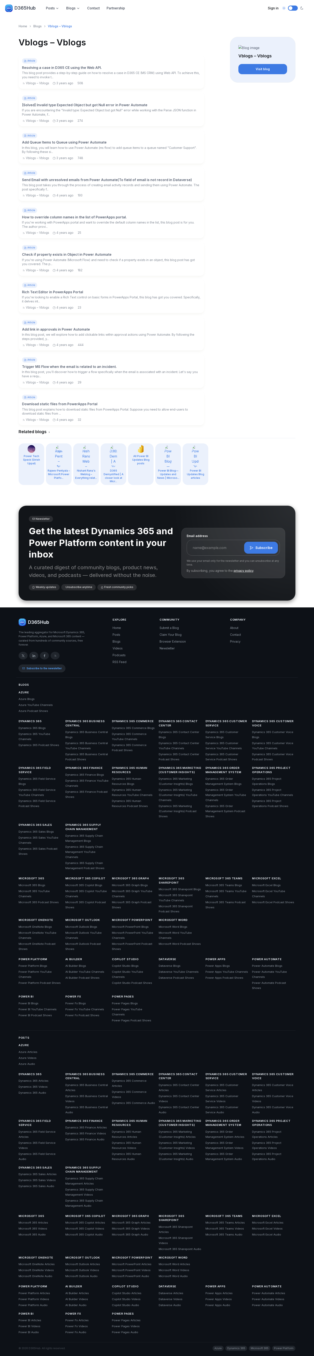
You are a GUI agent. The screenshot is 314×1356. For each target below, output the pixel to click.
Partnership (116, 8)
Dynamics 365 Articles (33, 1080)
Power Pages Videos (126, 1326)
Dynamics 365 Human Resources (129, 770)
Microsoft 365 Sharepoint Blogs (180, 889)
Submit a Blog (169, 628)
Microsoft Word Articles (174, 1264)
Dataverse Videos (170, 1299)
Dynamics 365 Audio (32, 1092)
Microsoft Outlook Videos (82, 1270)
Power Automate (267, 959)
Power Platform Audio (33, 1305)
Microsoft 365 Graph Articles (131, 1222)
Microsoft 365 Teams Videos (224, 1228)
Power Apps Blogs (217, 965)
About (234, 628)
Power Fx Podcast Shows (82, 1015)
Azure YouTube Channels (36, 705)
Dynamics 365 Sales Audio (36, 1186)
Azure (24, 692)
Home (23, 26)
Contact (93, 8)
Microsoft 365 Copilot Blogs (83, 885)
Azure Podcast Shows (33, 711)
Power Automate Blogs (267, 965)
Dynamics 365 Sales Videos (37, 1180)
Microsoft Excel (266, 878)
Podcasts (119, 655)
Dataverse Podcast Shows (176, 977)
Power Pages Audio (125, 1332)
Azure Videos (28, 1058)
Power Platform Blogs (33, 965)
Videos (118, 648)
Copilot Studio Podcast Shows (132, 982)
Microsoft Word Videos (174, 1270)
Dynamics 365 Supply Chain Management (83, 827)
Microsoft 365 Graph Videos (131, 1228)
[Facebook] (44, 655)
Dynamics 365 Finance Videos (85, 1133)
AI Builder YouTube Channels (84, 971)
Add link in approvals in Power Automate (56, 329)
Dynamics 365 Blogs (32, 728)
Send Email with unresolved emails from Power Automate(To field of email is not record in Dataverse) (107, 180)
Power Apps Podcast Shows (224, 977)
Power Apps (215, 959)
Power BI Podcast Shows (35, 1015)
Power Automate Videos (268, 1299)
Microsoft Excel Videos (267, 1228)
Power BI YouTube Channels (38, 1009)
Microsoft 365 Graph (130, 878)
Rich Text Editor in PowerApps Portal (52, 292)
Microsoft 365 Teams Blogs (223, 885)
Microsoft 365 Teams (224, 878)
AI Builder (73, 959)
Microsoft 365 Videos (33, 1228)
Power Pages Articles (126, 1320)
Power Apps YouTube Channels (226, 971)
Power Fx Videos (76, 1326)
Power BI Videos (29, 1326)
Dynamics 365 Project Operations (271, 770)
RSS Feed (119, 662)
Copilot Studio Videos (126, 1299)
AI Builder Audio (76, 1305)
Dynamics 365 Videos (33, 1086)
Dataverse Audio (170, 1305)
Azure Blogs (27, 699)
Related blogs (33, 431)
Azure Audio (27, 1064)
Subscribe (264, 548)
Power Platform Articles (34, 1293)
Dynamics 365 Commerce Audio (133, 1103)
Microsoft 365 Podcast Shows (39, 902)
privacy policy (243, 570)
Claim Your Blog (171, 634)
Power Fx (73, 996)
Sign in (273, 8)
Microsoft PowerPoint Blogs (130, 926)
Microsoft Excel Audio (266, 1234)
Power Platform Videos (34, 1299)
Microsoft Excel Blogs (266, 885)
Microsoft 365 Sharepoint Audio (180, 1249)
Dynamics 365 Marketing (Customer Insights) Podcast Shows (178, 811)
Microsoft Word (173, 920)
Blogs (70, 8)
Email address (197, 536)
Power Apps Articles (219, 1293)
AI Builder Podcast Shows (82, 977)
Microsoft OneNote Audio (35, 1276)
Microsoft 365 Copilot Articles (85, 1222)
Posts (50, 8)
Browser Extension (173, 641)
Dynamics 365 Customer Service (226, 723)
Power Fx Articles (77, 1320)
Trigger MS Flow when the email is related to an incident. (69, 366)
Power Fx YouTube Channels (84, 1009)
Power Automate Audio (267, 1305)
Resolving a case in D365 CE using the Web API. (62, 67)
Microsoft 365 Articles (33, 1222)
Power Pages (123, 996)
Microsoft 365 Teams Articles (225, 1222)
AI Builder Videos (76, 1299)
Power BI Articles (30, 1320)
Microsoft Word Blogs (173, 926)
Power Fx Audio (75, 1332)
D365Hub (25, 8)
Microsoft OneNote (36, 920)
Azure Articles (28, 1052)
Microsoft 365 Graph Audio (130, 1234)
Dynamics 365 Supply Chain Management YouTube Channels (84, 852)
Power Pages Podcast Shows (131, 1020)
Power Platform (33, 959)
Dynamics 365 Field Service (35, 770)
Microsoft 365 (31, 878)
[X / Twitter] (23, 655)
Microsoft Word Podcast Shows (180, 943)
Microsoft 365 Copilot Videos (84, 1228)
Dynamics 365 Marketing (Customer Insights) (180, 770)
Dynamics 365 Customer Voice (273, 723)
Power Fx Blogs (75, 1003)
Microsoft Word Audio (173, 1276)
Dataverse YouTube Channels (179, 971)
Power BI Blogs (28, 1003)
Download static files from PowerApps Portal (59, 404)
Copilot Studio (125, 959)
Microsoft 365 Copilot (85, 878)
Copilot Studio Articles (126, 1293)
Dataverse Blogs (169, 965)
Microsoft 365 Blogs (32, 885)
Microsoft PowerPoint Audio (130, 1276)
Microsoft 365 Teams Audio (223, 1234)
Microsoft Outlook (82, 920)
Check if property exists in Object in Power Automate (67, 254)
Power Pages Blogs (125, 1003)
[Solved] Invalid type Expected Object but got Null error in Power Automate (84, 105)
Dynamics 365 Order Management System (223, 770)
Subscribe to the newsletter (44, 668)
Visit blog (263, 69)
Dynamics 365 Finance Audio (84, 1139)
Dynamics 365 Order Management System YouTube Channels (225, 795)
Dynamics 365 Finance (84, 767)
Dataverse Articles (171, 1293)
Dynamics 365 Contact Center (178, 723)
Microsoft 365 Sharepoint (171, 880)
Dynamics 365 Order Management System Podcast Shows (225, 811)
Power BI (26, 996)
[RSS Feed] (55, 655)
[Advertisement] (262, 112)
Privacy (235, 641)
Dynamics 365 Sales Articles (38, 1174)
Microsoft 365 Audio (32, 1234)
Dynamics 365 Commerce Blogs (133, 728)
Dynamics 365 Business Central (85, 723)
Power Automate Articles (268, 1293)
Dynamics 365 (30, 721)
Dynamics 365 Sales (35, 824)
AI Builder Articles (77, 1293)
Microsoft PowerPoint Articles (131, 1264)
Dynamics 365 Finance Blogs (84, 774)
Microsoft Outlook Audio (81, 1276)
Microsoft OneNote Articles (37, 1264)
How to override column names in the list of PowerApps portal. (74, 217)
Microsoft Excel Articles (267, 1222)
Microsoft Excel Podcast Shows (273, 902)
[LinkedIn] (33, 655)
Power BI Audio (29, 1332)
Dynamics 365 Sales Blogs (36, 831)
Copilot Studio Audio (125, 1305)
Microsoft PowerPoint (132, 920)
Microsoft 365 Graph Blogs (130, 885)
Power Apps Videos (218, 1299)
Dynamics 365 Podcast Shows (39, 745)
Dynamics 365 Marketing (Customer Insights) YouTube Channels (178, 795)
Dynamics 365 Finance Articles (86, 1127)
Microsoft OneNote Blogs (35, 926)
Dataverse (167, 959)
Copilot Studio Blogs (125, 965)
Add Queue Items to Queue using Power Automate (64, 142)
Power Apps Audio (217, 1305)
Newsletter (167, 648)
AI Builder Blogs (75, 965)
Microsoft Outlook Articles (82, 1264)
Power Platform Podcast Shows (40, 982)
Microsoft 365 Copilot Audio (84, 1234)
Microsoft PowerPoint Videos (131, 1270)
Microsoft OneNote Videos (36, 1270)
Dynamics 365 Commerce (133, 721)
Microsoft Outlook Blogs (81, 926)
